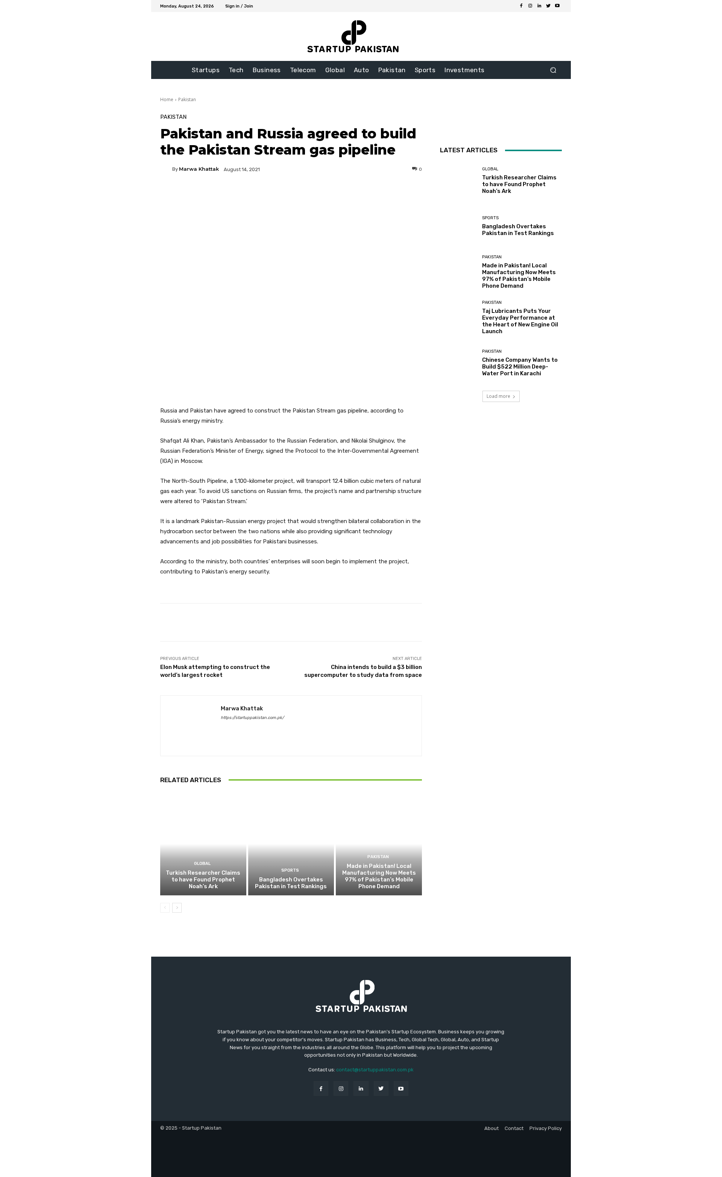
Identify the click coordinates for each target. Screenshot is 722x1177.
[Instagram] (530, 6)
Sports (290, 870)
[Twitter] (548, 6)
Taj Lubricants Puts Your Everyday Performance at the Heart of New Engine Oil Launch (520, 321)
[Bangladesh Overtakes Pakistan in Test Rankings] (291, 843)
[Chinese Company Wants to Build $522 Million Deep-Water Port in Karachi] (458, 363)
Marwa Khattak (199, 169)
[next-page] (177, 908)
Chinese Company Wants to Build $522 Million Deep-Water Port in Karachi (520, 366)
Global (202, 864)
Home (166, 99)
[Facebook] (521, 6)
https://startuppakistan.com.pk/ (252, 718)
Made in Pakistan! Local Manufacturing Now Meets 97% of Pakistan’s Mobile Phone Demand (379, 876)
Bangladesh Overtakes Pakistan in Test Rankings (291, 883)
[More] (363, 195)
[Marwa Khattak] (166, 169)
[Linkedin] (539, 6)
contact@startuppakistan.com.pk (375, 1069)
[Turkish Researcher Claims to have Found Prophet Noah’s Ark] (203, 843)
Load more (498, 396)
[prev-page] (165, 908)
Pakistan (187, 99)
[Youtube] (557, 6)
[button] (553, 70)
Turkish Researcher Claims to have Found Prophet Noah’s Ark (203, 879)
